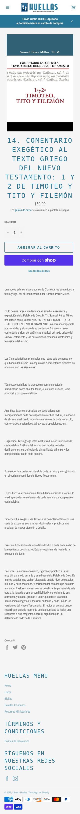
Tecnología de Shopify (38, 792)
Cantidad (10, 222)
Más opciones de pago (39, 271)
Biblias (8, 699)
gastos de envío (23, 210)
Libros (7, 692)
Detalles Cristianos (15, 705)
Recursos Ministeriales (17, 711)
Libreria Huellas (19, 792)
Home (7, 685)
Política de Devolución (16, 741)
